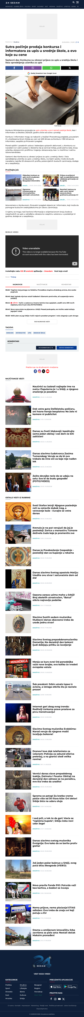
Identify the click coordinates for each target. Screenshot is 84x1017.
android (29, 271)
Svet (46, 7)
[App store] (56, 987)
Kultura (23, 995)
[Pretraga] (73, 2)
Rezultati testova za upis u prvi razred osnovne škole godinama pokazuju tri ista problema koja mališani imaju (69, 192)
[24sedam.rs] (12, 3)
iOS (21, 271)
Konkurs (9, 333)
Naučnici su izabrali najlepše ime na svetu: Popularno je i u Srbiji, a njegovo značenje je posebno (55, 389)
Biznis (74, 7)
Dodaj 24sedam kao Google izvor (44, 73)
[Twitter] (43, 371)
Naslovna (8, 42)
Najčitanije (42, 284)
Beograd (37, 985)
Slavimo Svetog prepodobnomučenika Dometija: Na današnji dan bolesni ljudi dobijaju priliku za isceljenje (55, 642)
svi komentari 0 (46, 348)
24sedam (48, 271)
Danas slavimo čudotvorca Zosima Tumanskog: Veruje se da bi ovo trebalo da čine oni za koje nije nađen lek (55, 457)
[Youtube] (47, 371)
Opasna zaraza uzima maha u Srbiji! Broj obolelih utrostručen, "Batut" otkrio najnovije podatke (54, 598)
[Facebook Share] (14, 68)
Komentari (66, 284)
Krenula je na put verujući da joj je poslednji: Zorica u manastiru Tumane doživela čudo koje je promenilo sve (55, 531)
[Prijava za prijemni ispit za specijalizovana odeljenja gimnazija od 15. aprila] (51, 180)
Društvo (59, 7)
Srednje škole (39, 333)
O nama (11, 1006)
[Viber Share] (33, 68)
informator (21, 333)
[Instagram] (39, 371)
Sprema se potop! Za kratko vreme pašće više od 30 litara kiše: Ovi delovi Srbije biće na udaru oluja (55, 799)
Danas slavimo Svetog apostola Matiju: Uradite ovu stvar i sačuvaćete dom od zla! (55, 575)
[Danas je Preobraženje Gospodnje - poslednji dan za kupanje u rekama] (18, 556)
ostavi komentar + (66, 348)
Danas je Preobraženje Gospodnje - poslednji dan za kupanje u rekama (53, 551)
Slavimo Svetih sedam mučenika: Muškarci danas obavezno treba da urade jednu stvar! (53, 620)
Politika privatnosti (56, 1006)
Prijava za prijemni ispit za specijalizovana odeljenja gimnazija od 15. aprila (69, 178)
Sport (34, 7)
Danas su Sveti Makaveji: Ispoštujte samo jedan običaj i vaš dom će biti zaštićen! (53, 434)
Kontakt (18, 1006)
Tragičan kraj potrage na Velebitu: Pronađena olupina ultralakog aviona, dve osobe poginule (43, 291)
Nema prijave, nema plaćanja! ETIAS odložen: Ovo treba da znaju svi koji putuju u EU (54, 910)
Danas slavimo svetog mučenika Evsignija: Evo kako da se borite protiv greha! (55, 843)
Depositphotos (42, 1009)
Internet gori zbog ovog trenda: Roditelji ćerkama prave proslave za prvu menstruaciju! (54, 709)
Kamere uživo (18, 7)
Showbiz (40, 7)
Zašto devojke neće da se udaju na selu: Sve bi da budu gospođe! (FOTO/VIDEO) (53, 479)
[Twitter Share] (70, 68)
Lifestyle (67, 7)
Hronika (52, 7)
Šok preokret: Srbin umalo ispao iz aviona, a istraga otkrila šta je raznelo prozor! (55, 687)
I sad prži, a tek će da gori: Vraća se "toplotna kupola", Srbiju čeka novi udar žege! (53, 821)
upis (29, 333)
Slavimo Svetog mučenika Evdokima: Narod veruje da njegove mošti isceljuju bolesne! (54, 732)
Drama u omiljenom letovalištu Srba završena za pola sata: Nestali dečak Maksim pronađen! (54, 933)
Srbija (22, 998)
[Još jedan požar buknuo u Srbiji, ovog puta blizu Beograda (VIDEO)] (18, 869)
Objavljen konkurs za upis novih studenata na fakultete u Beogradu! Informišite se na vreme (31, 178)
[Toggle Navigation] (77, 2)
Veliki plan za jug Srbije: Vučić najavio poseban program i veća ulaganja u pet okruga (44, 316)
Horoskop (38, 992)
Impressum (26, 1006)
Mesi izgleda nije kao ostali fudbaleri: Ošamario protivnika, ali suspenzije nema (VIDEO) (42, 297)
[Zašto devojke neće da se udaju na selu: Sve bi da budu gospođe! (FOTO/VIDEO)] (18, 482)
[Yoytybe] (59, 999)
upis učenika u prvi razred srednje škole (53, 130)
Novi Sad (38, 995)
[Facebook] (35, 371)
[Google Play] (70, 987)
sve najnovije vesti (42, 322)
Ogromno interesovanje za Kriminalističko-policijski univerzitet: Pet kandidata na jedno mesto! (32, 192)
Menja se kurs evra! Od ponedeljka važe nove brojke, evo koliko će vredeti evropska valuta (55, 665)
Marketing (35, 1006)
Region (37, 988)
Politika (27, 7)
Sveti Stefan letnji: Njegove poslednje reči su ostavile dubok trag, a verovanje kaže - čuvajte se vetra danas (55, 509)
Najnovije (9, 7)
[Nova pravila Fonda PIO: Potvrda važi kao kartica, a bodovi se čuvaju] (18, 891)
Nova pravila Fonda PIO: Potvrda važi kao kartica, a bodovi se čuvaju (54, 886)
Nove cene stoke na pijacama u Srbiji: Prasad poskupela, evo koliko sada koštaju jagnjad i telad (43, 310)
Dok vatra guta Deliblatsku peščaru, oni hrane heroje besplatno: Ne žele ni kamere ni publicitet (55, 412)
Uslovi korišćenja (70, 1006)
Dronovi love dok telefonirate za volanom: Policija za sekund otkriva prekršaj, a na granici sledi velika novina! (53, 755)
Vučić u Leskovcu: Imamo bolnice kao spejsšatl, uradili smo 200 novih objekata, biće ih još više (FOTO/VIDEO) (42, 304)
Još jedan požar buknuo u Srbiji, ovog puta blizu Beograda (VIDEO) (54, 864)
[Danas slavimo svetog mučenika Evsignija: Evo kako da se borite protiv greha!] (18, 847)
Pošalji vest (44, 1006)
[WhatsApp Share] (51, 68)
